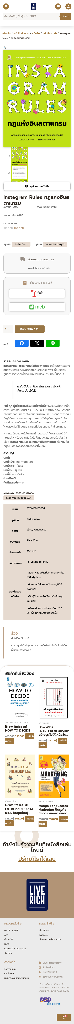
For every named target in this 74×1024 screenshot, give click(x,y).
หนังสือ (36, 33)
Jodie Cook (21, 244)
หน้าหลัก (6, 33)
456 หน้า (31, 551)
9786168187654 (36, 508)
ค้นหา (66, 16)
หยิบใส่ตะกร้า (29, 329)
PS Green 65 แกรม (37, 562)
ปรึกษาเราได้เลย (37, 859)
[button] (5, 48)
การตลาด (11, 498)
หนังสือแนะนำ (50, 33)
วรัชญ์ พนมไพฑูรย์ (55, 244)
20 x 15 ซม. (33, 540)
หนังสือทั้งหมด (21, 33)
